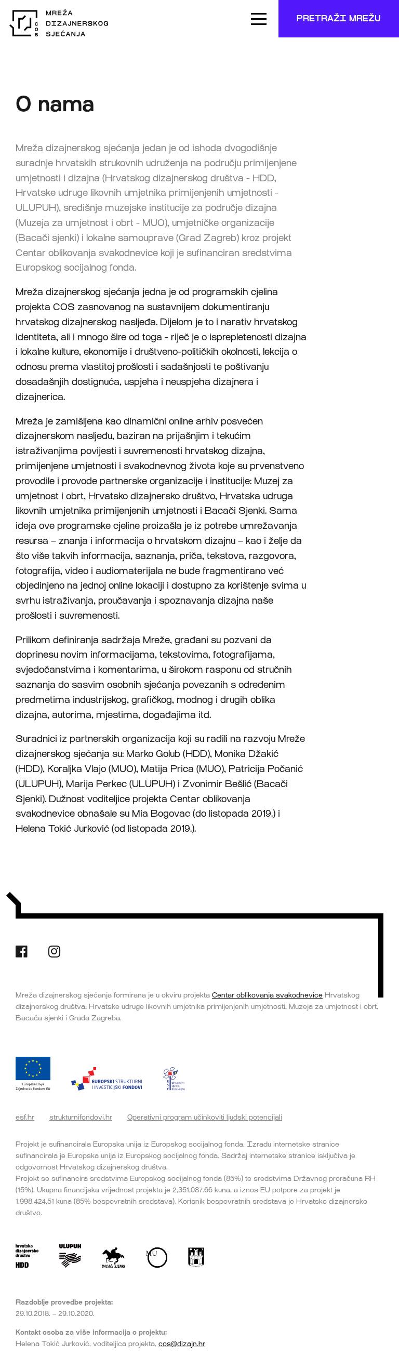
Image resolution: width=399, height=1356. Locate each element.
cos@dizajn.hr (181, 1343)
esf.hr (25, 1117)
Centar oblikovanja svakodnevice (267, 995)
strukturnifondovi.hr (80, 1117)
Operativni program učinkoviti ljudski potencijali (204, 1117)
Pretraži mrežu (339, 18)
